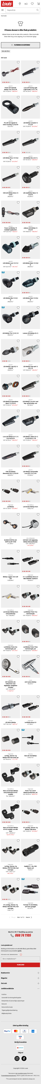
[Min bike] (25, 3)
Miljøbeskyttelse (6, 1013)
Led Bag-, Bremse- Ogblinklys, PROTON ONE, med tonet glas (11, 868)
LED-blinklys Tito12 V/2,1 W (11, 333)
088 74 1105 (23, 935)
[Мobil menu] (2, 10)
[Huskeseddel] (32, 3)
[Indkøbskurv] (38, 3)
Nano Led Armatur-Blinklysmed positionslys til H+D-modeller (10, 792)
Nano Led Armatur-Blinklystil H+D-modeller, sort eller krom (10, 829)
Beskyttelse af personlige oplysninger (13, 1001)
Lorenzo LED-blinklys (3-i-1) (30, 333)
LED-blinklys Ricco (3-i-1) (30, 158)
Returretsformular (7, 1007)
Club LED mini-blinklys (30, 755)
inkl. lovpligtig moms (21, 1073)
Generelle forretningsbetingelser (11, 997)
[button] (37, 10)
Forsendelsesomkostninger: (8, 1075)
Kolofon (4, 994)
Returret (4, 1004)
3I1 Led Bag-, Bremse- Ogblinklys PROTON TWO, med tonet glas (11, 906)
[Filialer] (19, 3)
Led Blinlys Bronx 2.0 (30, 722)
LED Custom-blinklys (30, 682)
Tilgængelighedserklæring (9, 1010)
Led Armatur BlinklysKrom (30, 506)
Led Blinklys (10, 506)
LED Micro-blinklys (10, 722)
